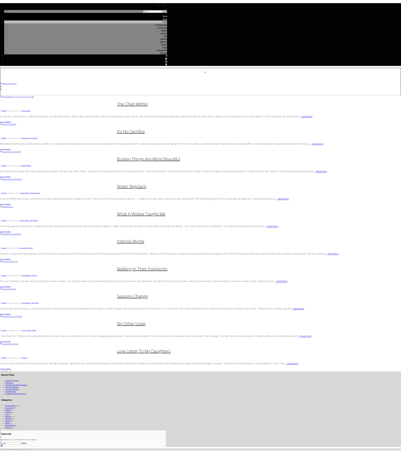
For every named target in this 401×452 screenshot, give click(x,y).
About (165, 19)
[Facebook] (166, 56)
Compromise (162, 27)
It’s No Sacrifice (131, 131)
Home (165, 16)
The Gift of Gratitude (12, 389)
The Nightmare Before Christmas (16, 385)
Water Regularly (132, 186)
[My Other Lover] (11, 316)
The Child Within (132, 104)
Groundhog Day (10, 391)
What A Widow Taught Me (141, 214)
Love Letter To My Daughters (144, 351)
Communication (161, 25)
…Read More (306, 116)
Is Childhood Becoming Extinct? (15, 394)
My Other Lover (131, 323)
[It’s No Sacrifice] (8, 124)
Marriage (164, 39)
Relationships (162, 50)
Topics (164, 22)
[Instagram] (166, 62)
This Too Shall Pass (11, 387)
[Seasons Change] (8, 289)
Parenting (163, 42)
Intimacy (164, 33)
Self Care (163, 53)
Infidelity (164, 30)
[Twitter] (166, 59)
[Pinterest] (166, 64)
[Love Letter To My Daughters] (9, 344)
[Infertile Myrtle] (10, 234)
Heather (4, 111)
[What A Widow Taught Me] (6, 206)
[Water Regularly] (11, 179)
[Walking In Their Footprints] (9, 261)
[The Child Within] (17, 97)
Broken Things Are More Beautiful (148, 159)
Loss (165, 36)
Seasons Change (132, 296)
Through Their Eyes (11, 381)
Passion (164, 44)
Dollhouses (9, 383)
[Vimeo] (2, 445)
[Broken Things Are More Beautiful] (10, 151)
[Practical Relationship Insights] (8, 83)
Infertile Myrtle (130, 241)
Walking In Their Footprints (142, 269)
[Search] (164, 12)
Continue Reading (5, 122)
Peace (164, 47)
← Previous (3, 371)
